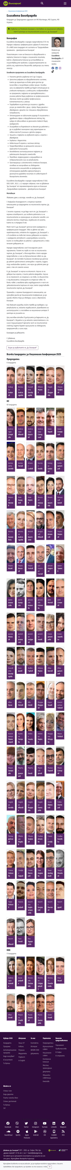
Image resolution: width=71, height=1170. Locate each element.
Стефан (20, 873)
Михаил (50, 769)
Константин (60, 705)
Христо (40, 906)
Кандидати (7, 1043)
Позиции (21, 1050)
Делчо (20, 603)
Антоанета (10, 466)
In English (21, 1060)
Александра (10, 433)
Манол (60, 735)
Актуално (22, 1038)
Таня (40, 873)
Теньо (50, 873)
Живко (30, 669)
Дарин (60, 568)
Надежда (50, 391)
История (34, 1046)
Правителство (61, 1049)
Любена (30, 738)
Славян (60, 839)
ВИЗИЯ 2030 (35, 1050)
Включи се (7, 1086)
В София (58, 1052)
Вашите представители (62, 1039)
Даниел (50, 568)
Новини (21, 1046)
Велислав (40, 501)
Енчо (20, 669)
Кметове (46, 1081)
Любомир (40, 738)
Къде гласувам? (8, 1056)
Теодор (60, 873)
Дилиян (10, 637)
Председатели (48, 1043)
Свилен (60, 390)
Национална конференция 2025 (17, 11)
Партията (47, 1038)
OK (49, 1167)
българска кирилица (27, 1158)
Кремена (20, 738)
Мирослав (40, 771)
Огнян (50, 805)
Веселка (30, 535)
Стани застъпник (9, 1101)
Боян (20, 500)
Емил (60, 979)
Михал (60, 771)
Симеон (50, 840)
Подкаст (21, 1057)
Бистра (40, 466)
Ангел (50, 430)
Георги (50, 534)
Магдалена (50, 738)
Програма (6, 1046)
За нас (33, 1038)
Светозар (20, 840)
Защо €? (21, 1043)
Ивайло (40, 390)
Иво (30, 703)
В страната (60, 1056)
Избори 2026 (7, 1038)
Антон (20, 464)
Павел (60, 805)
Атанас (30, 466)
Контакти (34, 1043)
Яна (30, 941)
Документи (35, 1053)
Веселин (10, 535)
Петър (10, 839)
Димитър (20, 638)
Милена (40, 1019)
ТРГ (4, 1108)
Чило (20, 940)
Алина (20, 981)
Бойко (60, 466)
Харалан (20, 904)
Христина (30, 907)
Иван (50, 669)
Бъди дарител (8, 1094)
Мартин (20, 772)
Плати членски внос (10, 1098)
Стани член (7, 1091)
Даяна (10, 603)
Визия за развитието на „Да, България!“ (22, 347)
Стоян (30, 873)
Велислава (30, 982)
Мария (10, 771)
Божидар (10, 391)
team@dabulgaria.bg (35, 1153)
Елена (50, 637)
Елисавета (30, 391)
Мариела (20, 1019)
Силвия (40, 839)
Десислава (30, 604)
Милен (30, 1018)
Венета (50, 501)
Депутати (46, 1071)
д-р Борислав (40, 569)
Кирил (50, 703)
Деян (50, 601)
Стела (10, 873)
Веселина (20, 391)
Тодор (10, 904)
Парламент (60, 1045)
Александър (20, 432)
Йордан (40, 705)
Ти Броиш (6, 1063)
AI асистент (8, 1060)
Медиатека (22, 1053)
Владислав (40, 534)
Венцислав (60, 500)
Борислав (10, 501)
